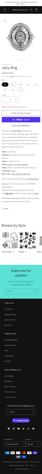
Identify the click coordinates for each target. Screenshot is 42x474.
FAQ (6, 350)
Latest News (9, 356)
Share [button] (6, 208)
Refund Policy (10, 320)
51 (5, 84)
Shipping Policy (10, 314)
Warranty (8, 325)
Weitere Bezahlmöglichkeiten (21, 125)
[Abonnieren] (34, 291)
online (36, 193)
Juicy (13, 171)
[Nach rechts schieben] (26, 60)
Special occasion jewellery (17, 164)
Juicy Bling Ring (32, 179)
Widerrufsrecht (35, 462)
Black (21, 251)
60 (6, 90)
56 (29, 85)
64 (21, 90)
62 (14, 90)
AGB (26, 465)
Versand (11, 76)
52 (13, 84)
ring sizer (9, 193)
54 (22, 85)
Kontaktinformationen (22, 469)
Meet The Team (10, 386)
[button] (4, 9)
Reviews (8, 361)
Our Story (8, 381)
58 (37, 85)
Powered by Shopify (22, 462)
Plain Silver (7, 251)
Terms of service (11, 397)
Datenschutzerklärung (16, 465)
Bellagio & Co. (11, 462)
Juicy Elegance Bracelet (20, 174)
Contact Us (9, 309)
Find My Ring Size (11, 340)
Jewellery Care (10, 345)
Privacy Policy (10, 392)
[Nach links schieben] (15, 60)
